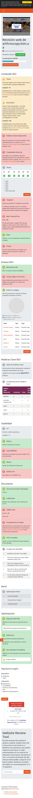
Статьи (5, 347)
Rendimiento (6, 684)
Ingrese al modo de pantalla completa (16, 704)
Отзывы (5, 331)
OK (27, 2)
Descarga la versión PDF (10, 64)
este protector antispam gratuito (14, 529)
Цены (5, 339)
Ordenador (6, 676)
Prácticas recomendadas (10, 687)
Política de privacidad (10, 792)
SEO (4, 689)
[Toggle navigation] (3, 10)
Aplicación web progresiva (10, 691)
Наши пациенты (8, 335)
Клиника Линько (8, 327)
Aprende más (3, 6)
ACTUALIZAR (20, 54)
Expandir (27, 194)
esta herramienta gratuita (18, 127)
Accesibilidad (7, 685)
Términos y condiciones (11, 794)
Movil (4, 678)
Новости (6, 343)
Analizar (4, 699)
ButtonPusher (15, 788)
